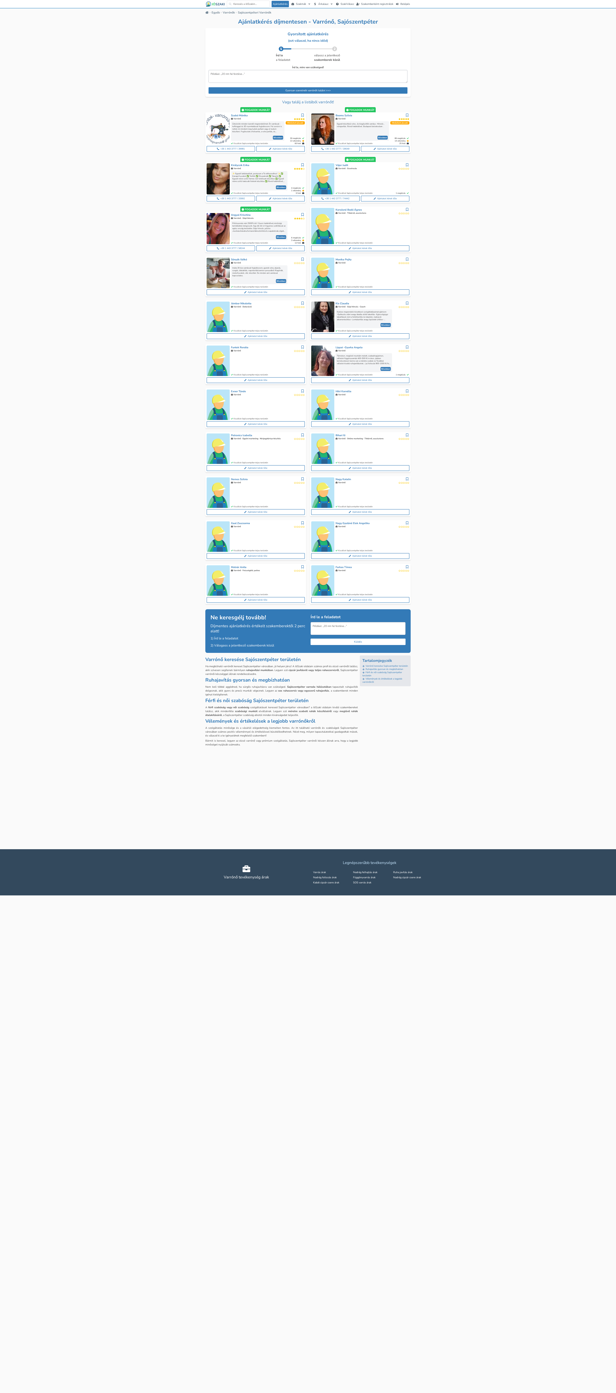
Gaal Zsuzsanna (240, 523)
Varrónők (229, 12)
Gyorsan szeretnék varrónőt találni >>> (308, 90)
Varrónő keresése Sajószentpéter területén (386, 665)
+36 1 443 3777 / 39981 (232, 148)
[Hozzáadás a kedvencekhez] (302, 115)
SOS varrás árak (362, 882)
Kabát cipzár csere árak (326, 882)
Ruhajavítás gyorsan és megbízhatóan (384, 669)
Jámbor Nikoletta (241, 303)
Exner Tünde (238, 391)
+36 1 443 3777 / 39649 (337, 148)
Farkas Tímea (344, 567)
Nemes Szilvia (239, 479)
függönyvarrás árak (364, 877)
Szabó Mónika (239, 115)
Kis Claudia (342, 303)
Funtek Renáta (239, 347)
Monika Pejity (343, 259)
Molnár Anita (238, 567)
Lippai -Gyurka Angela (349, 347)
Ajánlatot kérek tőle (282, 148)
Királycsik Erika (240, 165)
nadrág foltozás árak (325, 877)
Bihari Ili (340, 435)
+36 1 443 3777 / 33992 (232, 198)
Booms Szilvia (344, 115)
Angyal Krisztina (241, 215)
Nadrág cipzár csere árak (407, 877)
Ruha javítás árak (403, 872)
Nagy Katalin (343, 479)
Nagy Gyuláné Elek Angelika (353, 523)
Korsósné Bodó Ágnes (349, 210)
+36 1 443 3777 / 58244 (232, 248)
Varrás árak (319, 872)
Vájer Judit (342, 165)
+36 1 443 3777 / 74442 (337, 198)
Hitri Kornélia (343, 391)
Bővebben (278, 137)
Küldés (358, 642)
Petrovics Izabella (241, 435)
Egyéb (216, 12)
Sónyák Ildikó (239, 259)
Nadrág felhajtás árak (365, 872)
